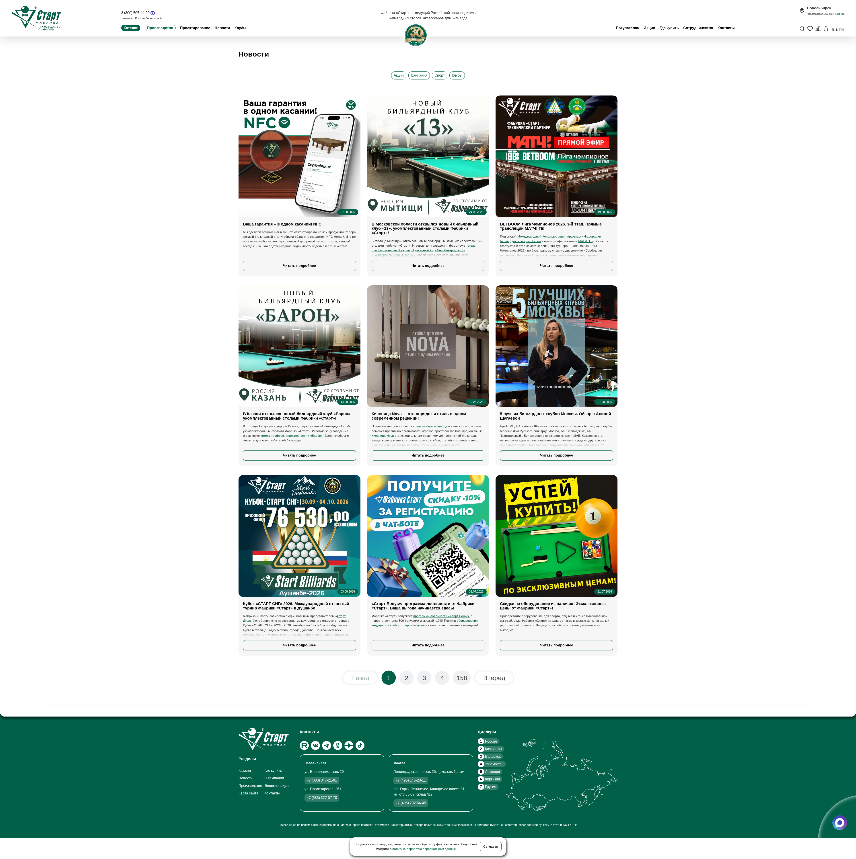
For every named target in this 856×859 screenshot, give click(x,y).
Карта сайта (248, 793)
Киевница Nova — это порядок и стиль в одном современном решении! (419, 416)
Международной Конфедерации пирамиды (549, 236)
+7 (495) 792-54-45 (411, 803)
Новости (222, 28)
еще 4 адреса (836, 13)
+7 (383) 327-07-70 (322, 798)
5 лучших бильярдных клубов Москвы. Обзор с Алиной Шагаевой (555, 416)
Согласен (490, 846)
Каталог (131, 28)
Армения (490, 772)
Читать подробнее (299, 266)
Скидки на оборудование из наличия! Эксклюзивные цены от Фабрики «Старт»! (553, 605)
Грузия (488, 787)
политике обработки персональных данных (424, 849)
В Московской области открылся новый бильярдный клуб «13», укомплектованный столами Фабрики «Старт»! (425, 228)
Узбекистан (492, 764)
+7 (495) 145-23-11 (411, 780)
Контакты (726, 28)
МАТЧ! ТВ (585, 241)
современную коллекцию (431, 426)
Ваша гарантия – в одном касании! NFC (282, 224)
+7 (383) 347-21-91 (322, 780)
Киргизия (490, 779)
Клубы (240, 28)
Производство (160, 28)
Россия (488, 741)
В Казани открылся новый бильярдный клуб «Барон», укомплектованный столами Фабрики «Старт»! (297, 416)
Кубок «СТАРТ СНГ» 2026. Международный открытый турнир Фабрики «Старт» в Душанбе (296, 605)
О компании (274, 778)
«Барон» (316, 435)
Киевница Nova (383, 435)
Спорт (439, 75)
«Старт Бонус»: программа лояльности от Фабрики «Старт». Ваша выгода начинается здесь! (423, 605)
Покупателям (628, 28)
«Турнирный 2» (422, 250)
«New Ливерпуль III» (450, 250)
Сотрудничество (698, 28)
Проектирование (195, 28)
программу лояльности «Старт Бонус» (441, 616)
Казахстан (491, 749)
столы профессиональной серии (285, 435)
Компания (419, 75)
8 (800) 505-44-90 (135, 13)
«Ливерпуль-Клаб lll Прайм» (394, 255)
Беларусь (490, 756)
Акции (649, 28)
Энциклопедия (276, 786)
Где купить (669, 28)
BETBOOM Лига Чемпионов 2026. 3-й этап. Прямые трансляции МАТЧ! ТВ (551, 226)
